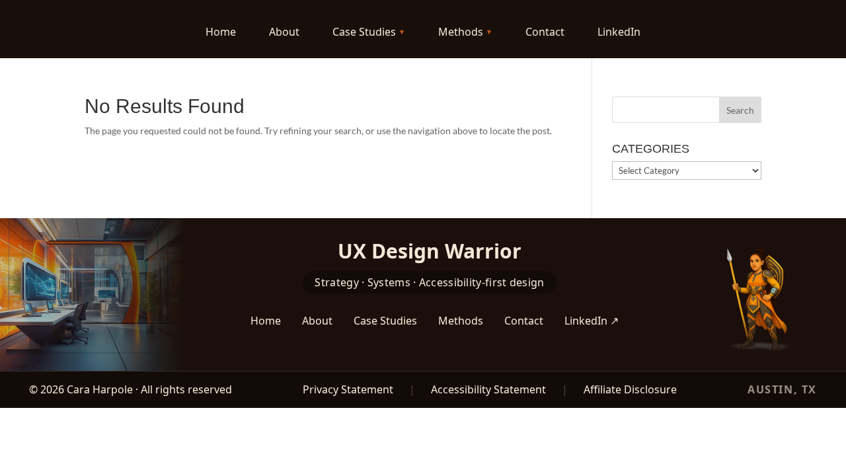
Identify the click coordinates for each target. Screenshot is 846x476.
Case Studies (364, 31)
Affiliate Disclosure (630, 389)
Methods (460, 31)
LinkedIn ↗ (591, 320)
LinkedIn (618, 31)
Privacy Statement (348, 389)
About (284, 31)
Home (221, 31)
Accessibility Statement (488, 389)
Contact (544, 31)
